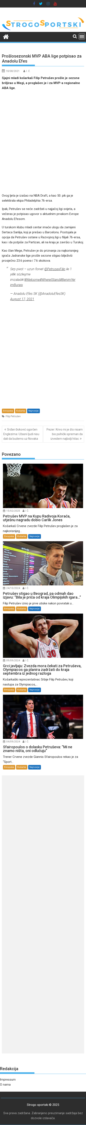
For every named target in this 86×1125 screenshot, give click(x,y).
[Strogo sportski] (43, 29)
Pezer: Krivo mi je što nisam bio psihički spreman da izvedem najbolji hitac (65, 434)
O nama (5, 1084)
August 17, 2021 (22, 299)
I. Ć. (28, 71)
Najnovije (33, 410)
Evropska (8, 410)
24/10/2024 (13, 588)
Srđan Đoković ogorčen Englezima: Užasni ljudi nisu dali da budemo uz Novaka (21, 434)
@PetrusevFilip (54, 269)
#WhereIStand (50, 280)
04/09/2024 (13, 741)
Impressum (8, 1079)
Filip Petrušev (13, 416)
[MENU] (82, 36)
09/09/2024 (13, 660)
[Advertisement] (43, 142)
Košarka (20, 410)
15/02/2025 (13, 510)
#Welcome (32, 280)
